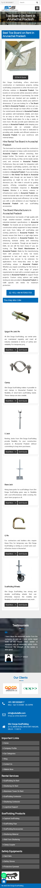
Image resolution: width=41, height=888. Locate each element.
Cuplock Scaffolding (11, 818)
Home (6, 743)
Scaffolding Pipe (10, 824)
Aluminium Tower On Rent (13, 791)
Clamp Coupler (9, 845)
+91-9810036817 (8, 2)
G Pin (7, 536)
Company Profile (10, 748)
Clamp (7, 383)
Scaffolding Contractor (12, 796)
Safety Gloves (9, 861)
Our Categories (9, 754)
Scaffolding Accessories (13, 829)
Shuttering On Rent (10, 786)
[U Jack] (20, 418)
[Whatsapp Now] (4, 875)
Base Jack (9, 485)
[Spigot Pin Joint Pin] (20, 316)
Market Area (8, 769)
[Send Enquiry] (4, 881)
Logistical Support (10, 807)
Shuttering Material (10, 834)
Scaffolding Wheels (12, 587)
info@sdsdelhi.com (16, 713)
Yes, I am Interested (22, 293)
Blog (5, 759)
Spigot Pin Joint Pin (12, 332)
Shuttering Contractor (11, 802)
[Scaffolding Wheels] (20, 571)
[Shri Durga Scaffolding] (10, 8)
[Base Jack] (20, 469)
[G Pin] (20, 520)
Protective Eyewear (11, 867)
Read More (10, 350)
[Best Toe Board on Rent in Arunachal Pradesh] (20, 57)
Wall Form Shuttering (11, 839)
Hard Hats (7, 856)
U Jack (7, 434)
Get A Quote (21, 77)
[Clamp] (20, 367)
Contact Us (7, 764)
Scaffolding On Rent (11, 781)
